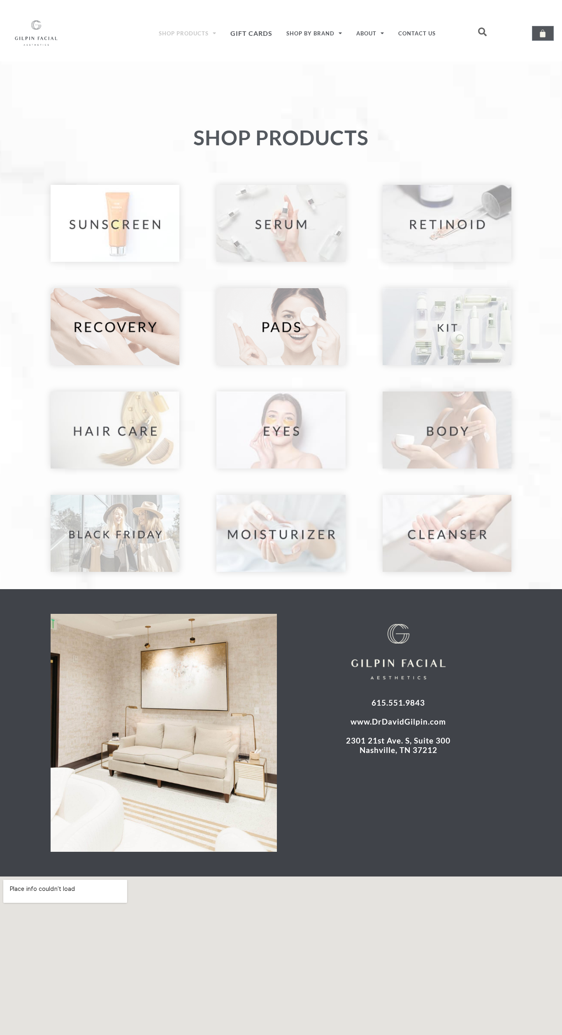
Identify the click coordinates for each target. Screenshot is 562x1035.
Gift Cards (251, 33)
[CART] (543, 33)
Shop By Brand (310, 33)
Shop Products (184, 33)
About (366, 33)
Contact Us (417, 33)
